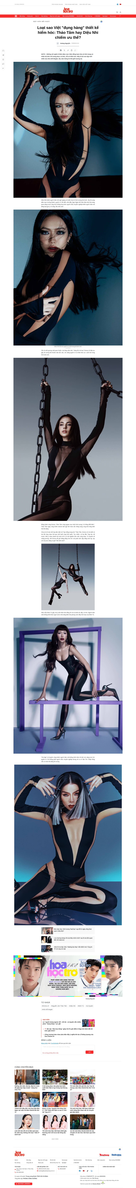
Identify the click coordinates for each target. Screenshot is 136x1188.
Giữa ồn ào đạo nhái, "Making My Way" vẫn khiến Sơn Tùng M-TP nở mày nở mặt (73, 948)
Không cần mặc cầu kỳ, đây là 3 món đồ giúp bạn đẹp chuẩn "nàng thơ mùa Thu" (27, 1088)
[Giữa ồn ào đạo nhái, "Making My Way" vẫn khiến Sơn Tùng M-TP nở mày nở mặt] (47, 948)
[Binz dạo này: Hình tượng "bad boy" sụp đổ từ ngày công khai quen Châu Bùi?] (47, 930)
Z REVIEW (97, 16)
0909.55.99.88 (42, 1168)
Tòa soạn (17, 1166)
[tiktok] (88, 1171)
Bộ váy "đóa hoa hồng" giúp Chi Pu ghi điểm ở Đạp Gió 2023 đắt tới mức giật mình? (69, 1030)
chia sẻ (60, 50)
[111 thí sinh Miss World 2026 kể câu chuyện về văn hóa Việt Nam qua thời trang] (82, 1121)
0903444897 (63, 1168)
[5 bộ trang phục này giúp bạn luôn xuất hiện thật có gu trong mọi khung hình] (55, 1077)
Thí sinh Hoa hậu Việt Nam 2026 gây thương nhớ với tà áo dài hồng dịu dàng (54, 1132)
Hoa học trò (20, 1153)
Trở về (3, 68)
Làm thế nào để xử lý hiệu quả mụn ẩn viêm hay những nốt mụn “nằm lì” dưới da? (27, 1132)
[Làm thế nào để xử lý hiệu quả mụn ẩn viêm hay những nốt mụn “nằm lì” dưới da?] (27, 1121)
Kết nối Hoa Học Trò (55, 1162)
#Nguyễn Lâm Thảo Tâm (59, 1006)
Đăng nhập (44, 1043)
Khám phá (30, 16)
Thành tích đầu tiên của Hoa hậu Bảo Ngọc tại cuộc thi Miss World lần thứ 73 (27, 1110)
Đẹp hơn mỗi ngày (55, 16)
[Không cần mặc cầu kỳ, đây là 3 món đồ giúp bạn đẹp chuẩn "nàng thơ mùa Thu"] (27, 1077)
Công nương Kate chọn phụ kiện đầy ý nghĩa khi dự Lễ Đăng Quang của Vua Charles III (69, 1035)
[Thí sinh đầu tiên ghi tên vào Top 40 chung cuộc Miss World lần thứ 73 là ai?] (82, 1077)
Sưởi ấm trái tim (78, 1160)
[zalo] (93, 1170)
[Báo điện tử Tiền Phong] (104, 1155)
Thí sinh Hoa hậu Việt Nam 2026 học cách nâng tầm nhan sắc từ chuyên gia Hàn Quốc (82, 1110)
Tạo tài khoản (54, 1043)
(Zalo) (47, 1168)
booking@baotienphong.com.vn (46, 1170)
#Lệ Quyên (89, 1006)
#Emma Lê (45, 1006)
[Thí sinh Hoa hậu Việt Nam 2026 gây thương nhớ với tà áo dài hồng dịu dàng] (55, 1121)
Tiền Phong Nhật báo (71, 4)
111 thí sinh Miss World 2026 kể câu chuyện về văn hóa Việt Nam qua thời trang (82, 1132)
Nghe (3, 50)
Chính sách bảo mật (109, 1166)
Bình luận (3, 63)
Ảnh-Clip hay (88, 16)
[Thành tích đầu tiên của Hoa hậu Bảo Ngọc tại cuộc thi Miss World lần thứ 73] (27, 1099)
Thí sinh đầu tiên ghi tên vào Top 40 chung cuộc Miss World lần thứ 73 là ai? (82, 1088)
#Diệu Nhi (72, 1006)
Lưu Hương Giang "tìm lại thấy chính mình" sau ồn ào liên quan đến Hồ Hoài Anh (73, 939)
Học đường (44, 16)
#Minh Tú (81, 1006)
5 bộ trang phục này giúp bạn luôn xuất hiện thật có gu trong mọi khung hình (54, 1088)
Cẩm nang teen (101, 1160)
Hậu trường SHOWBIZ (68, 16)
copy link (68, 50)
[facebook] (118, 4)
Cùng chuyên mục (24, 1067)
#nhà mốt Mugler (47, 1009)
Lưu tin (3, 59)
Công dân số (29, 1162)
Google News (101, 21)
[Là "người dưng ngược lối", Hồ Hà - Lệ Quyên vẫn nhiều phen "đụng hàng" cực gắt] (88, 1023)
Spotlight (105, 16)
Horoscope (113, 16)
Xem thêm (120, 16)
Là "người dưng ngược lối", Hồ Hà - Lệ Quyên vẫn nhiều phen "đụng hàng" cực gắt (62, 1023)
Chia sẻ (3, 55)
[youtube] (120, 4)
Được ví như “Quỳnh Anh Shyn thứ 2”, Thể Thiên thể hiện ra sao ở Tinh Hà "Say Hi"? (54, 1110)
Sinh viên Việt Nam (84, 4)
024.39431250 (20, 1172)
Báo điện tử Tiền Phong (68, 10)
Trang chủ (16, 16)
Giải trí (37, 16)
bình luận (75, 50)
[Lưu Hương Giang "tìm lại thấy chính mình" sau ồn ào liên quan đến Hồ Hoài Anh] (47, 939)
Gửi (89, 1052)
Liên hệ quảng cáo (42, 1166)
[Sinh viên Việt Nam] (116, 1155)
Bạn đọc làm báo (24, 1183)
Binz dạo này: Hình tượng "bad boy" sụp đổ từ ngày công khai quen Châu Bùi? (72, 930)
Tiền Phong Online (57, 4)
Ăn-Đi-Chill (80, 16)
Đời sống (22, 16)
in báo (71, 50)
